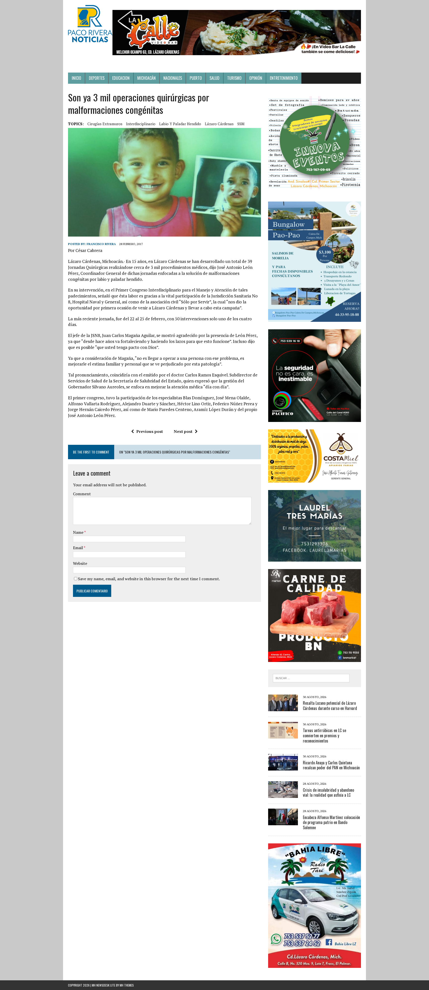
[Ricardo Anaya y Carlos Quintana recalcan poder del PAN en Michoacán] (283, 767)
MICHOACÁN (146, 78)
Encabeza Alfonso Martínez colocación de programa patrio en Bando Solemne (331, 822)
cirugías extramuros (104, 123)
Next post (183, 431)
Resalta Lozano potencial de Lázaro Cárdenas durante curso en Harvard (330, 705)
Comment (82, 493)
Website (80, 563)
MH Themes (127, 985)
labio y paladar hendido (180, 123)
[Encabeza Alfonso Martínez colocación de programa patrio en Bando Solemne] (283, 822)
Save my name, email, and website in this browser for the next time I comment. (149, 578)
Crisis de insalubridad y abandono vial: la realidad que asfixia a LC (328, 792)
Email (78, 547)
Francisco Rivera (101, 244)
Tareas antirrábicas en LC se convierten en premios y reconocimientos (324, 735)
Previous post (149, 431)
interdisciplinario (140, 123)
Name (78, 532)
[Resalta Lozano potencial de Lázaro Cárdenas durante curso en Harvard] (283, 707)
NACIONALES (172, 78)
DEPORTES (97, 78)
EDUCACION (121, 78)
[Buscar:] (311, 677)
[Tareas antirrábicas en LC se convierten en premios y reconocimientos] (283, 735)
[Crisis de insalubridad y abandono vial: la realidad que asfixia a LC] (283, 794)
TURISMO (234, 78)
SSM (241, 123)
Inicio (76, 78)
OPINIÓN (255, 78)
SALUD (214, 78)
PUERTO (196, 78)
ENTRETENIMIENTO (284, 78)
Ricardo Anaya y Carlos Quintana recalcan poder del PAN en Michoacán (331, 765)
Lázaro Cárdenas (219, 123)
